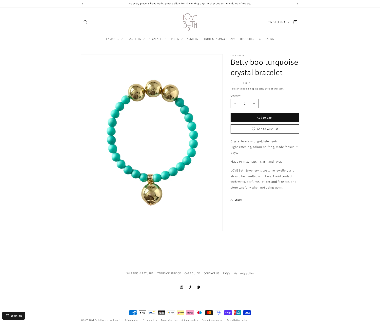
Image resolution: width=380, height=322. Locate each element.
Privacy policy (149, 319)
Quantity (235, 95)
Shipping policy (189, 319)
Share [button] (238, 199)
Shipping (253, 88)
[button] (85, 22)
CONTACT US (211, 273)
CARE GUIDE (192, 273)
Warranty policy (244, 273)
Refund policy (131, 319)
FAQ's (226, 273)
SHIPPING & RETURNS (140, 273)
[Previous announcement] (82, 4)
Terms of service (169, 319)
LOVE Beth (94, 320)
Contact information (212, 319)
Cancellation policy (237, 319)
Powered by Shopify (110, 320)
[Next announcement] (297, 4)
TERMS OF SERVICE (169, 273)
